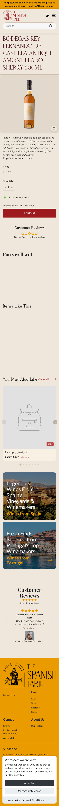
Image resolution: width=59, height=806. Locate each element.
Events (6, 726)
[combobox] (29, 25)
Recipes (35, 707)
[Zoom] (54, 129)
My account (9, 695)
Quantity (8, 181)
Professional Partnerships (10, 732)
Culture (35, 712)
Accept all (29, 783)
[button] (20, 464)
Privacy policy (12, 800)
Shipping (7, 206)
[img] (30, 600)
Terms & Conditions (33, 800)
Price (6, 166)
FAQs (34, 698)
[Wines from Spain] (29, 496)
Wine (34, 703)
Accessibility (10, 738)
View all (43, 379)
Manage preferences (29, 790)
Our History (37, 726)
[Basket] (47, 15)
